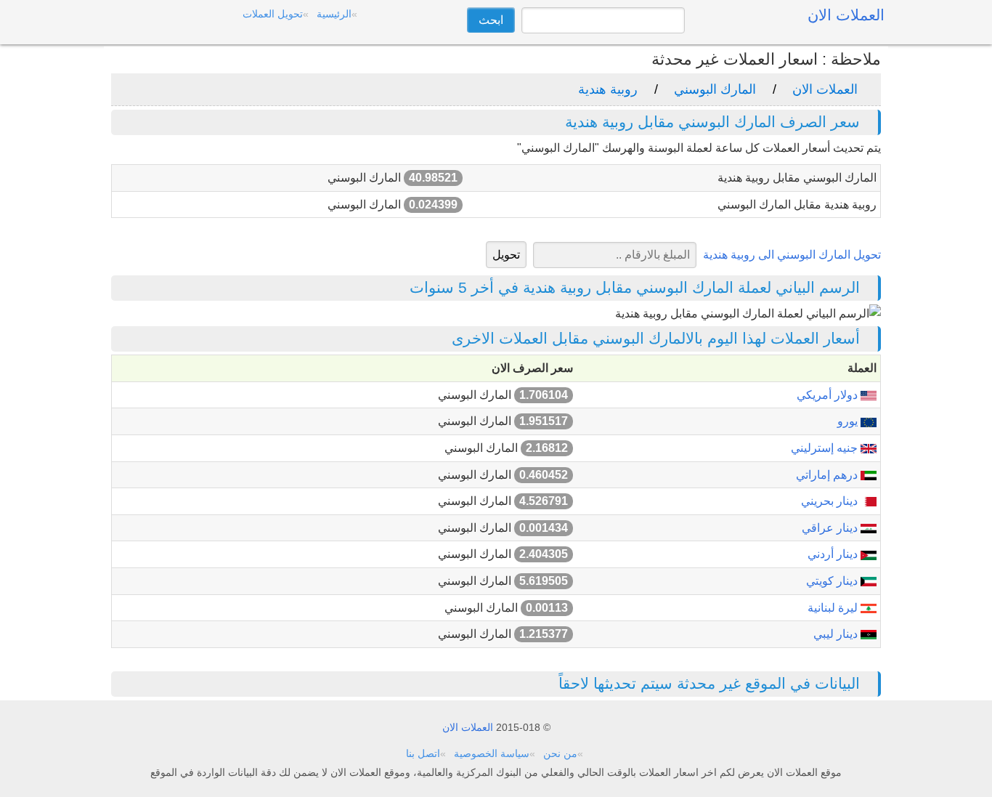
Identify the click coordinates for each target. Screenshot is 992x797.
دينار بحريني (831, 501)
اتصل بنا (423, 753)
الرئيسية (334, 14)
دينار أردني (834, 554)
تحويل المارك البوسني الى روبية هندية (792, 254)
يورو (849, 421)
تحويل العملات (273, 14)
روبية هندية (608, 89)
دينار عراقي (831, 528)
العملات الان (825, 89)
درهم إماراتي (828, 475)
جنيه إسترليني (826, 448)
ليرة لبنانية (834, 608)
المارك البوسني (715, 89)
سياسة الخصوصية (491, 753)
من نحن (560, 753)
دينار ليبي (837, 634)
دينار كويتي (833, 581)
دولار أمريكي (829, 395)
